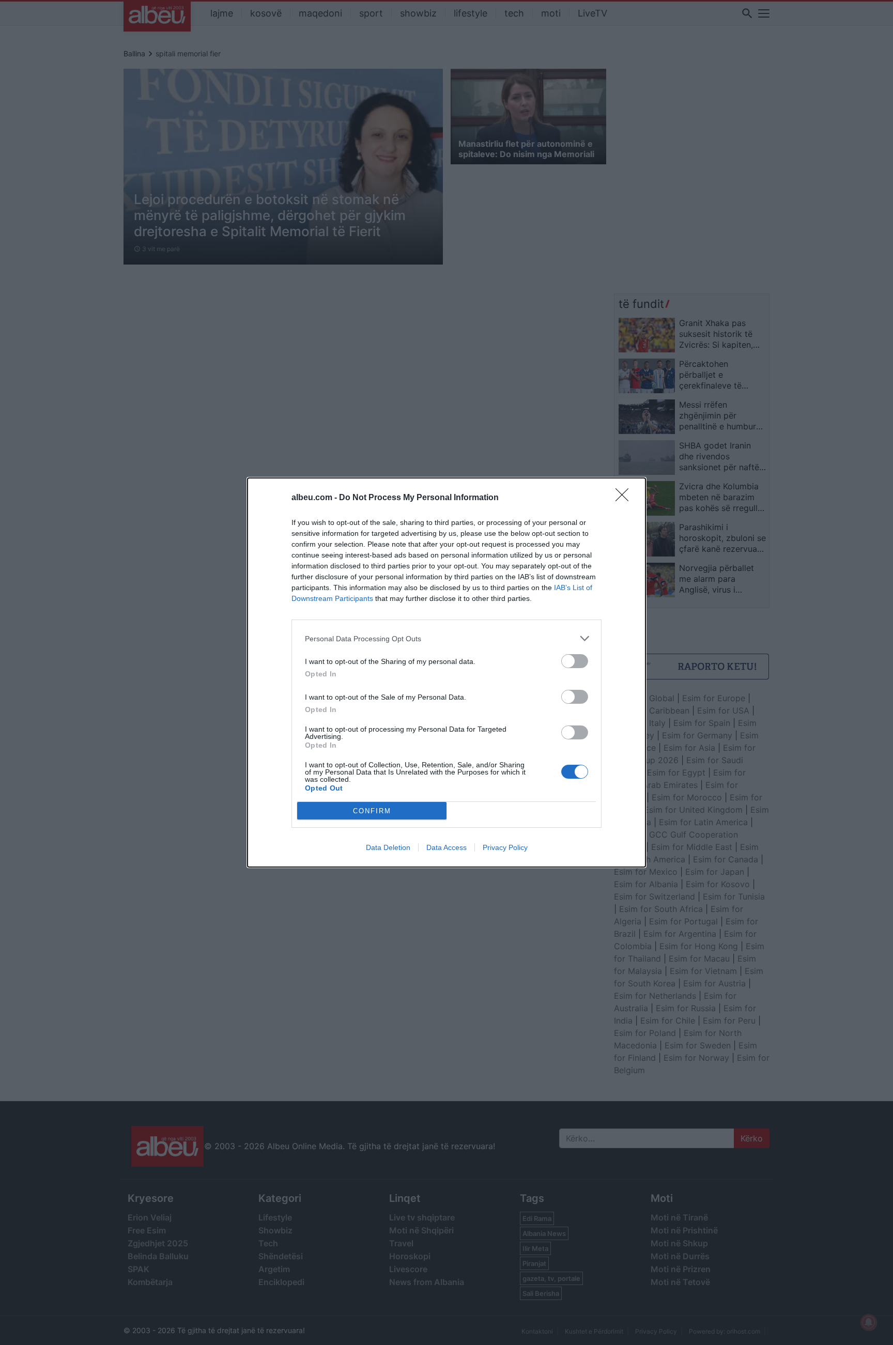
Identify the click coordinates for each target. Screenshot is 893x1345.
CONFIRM (372, 811)
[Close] (625, 498)
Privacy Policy (505, 847)
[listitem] (446, 638)
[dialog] (446, 672)
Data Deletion (388, 847)
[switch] (574, 661)
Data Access (446, 847)
